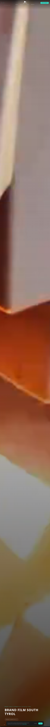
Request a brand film (11, 719)
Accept (40, 723)
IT (4, 2)
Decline (35, 723)
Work (17, 4)
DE (1, 2)
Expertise (22, 4)
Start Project (45, 2)
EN (3, 2)
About (28, 4)
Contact (32, 4)
